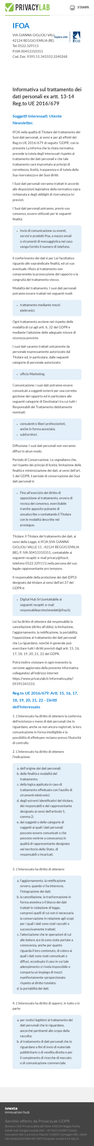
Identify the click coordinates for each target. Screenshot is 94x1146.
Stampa (83, 7)
